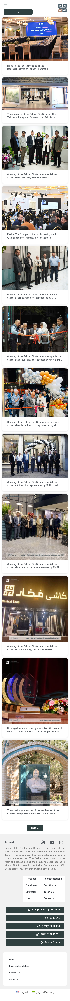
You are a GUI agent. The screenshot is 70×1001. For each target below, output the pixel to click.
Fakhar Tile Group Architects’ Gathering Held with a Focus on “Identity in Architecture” (31, 236)
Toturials (49, 892)
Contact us (50, 898)
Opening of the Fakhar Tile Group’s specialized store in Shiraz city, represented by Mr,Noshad (32, 484)
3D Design (31, 892)
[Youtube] (52, 842)
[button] (35, 828)
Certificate (50, 885)
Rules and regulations (19, 966)
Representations (53, 879)
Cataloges (31, 885)
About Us (13, 979)
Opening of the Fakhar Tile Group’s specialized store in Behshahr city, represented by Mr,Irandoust (32, 178)
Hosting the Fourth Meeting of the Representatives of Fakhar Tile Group (27, 67)
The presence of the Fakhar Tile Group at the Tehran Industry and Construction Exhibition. (31, 116)
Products (31, 879)
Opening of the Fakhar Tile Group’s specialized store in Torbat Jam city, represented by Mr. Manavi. (32, 298)
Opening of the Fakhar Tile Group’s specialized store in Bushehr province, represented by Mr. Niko (34, 566)
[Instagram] (61, 842)
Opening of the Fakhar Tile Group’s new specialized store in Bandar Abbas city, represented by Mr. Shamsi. (34, 425)
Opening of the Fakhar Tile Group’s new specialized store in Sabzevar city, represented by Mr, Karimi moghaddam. (34, 360)
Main (11, 959)
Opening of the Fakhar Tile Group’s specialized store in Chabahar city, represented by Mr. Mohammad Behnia (32, 650)
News (29, 898)
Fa (18, 12)
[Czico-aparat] (43, 842)
